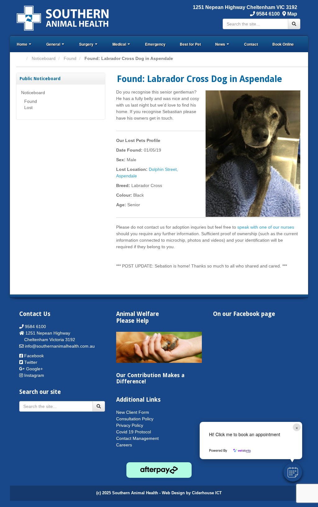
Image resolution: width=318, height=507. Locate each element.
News (220, 44)
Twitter (30, 362)
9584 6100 (267, 13)
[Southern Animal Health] (63, 17)
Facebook (34, 355)
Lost (28, 107)
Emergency (155, 44)
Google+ (34, 368)
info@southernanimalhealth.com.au (60, 346)
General (53, 44)
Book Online (283, 44)
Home (22, 44)
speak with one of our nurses (265, 227)
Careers (124, 444)
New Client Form (132, 412)
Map (292, 13)
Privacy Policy (129, 425)
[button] (293, 472)
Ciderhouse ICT (207, 493)
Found (70, 58)
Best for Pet (190, 44)
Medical (119, 44)
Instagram (34, 375)
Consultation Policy (134, 418)
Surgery (86, 44)
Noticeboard (44, 58)
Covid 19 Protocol (133, 431)
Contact (251, 44)
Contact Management (137, 438)
